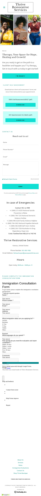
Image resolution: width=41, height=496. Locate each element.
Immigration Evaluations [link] (20, 468)
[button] (5, 7)
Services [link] (20, 462)
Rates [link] (20, 465)
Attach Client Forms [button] (10, 179)
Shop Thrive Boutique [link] (21, 473)
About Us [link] (20, 460)
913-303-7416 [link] (26, 250)
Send (20, 186)
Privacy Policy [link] (31, 193)
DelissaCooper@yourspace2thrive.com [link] (26, 253)
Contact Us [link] (20, 470)
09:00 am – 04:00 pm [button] (24, 265)
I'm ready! (20, 76)
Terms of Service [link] (19, 194)
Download (20, 104)
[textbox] (20, 142)
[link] (20, 7)
